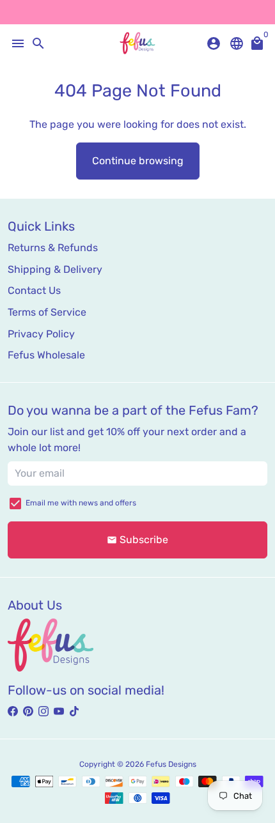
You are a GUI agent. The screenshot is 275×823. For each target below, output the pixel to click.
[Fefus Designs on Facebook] (13, 711)
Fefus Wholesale (46, 355)
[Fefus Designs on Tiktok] (74, 711)
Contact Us (34, 290)
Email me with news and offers (81, 502)
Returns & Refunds (53, 248)
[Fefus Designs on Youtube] (59, 711)
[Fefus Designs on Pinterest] (28, 711)
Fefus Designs (171, 764)
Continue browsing (138, 161)
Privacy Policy (41, 334)
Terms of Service (47, 312)
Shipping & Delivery (55, 269)
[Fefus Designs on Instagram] (43, 711)
